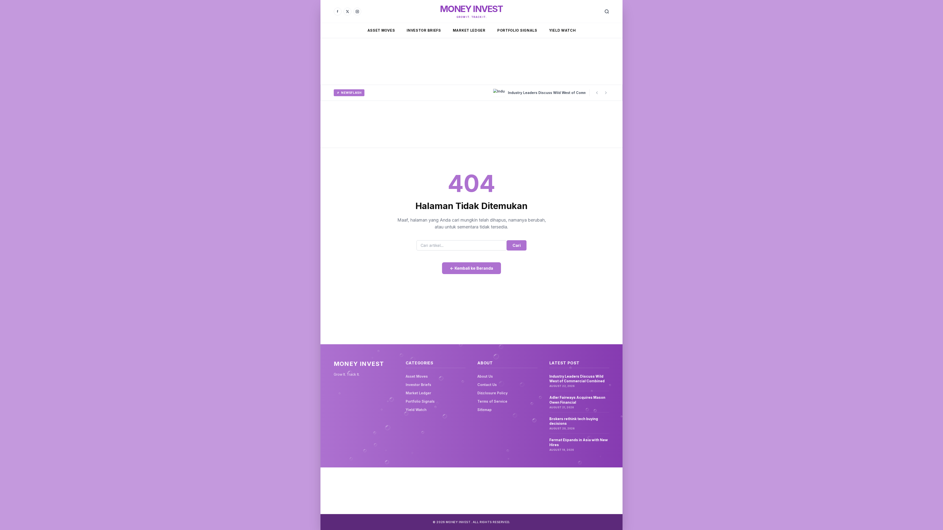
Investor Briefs (424, 30)
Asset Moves (381, 30)
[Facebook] (338, 11)
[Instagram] (357, 11)
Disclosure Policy (492, 393)
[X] (347, 11)
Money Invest (471, 9)
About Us (485, 376)
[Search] (606, 11)
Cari (517, 245)
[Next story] (605, 92)
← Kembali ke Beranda (471, 268)
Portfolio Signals (517, 30)
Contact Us (487, 385)
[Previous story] (597, 92)
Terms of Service (492, 401)
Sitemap (484, 410)
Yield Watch (562, 30)
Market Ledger (469, 30)
